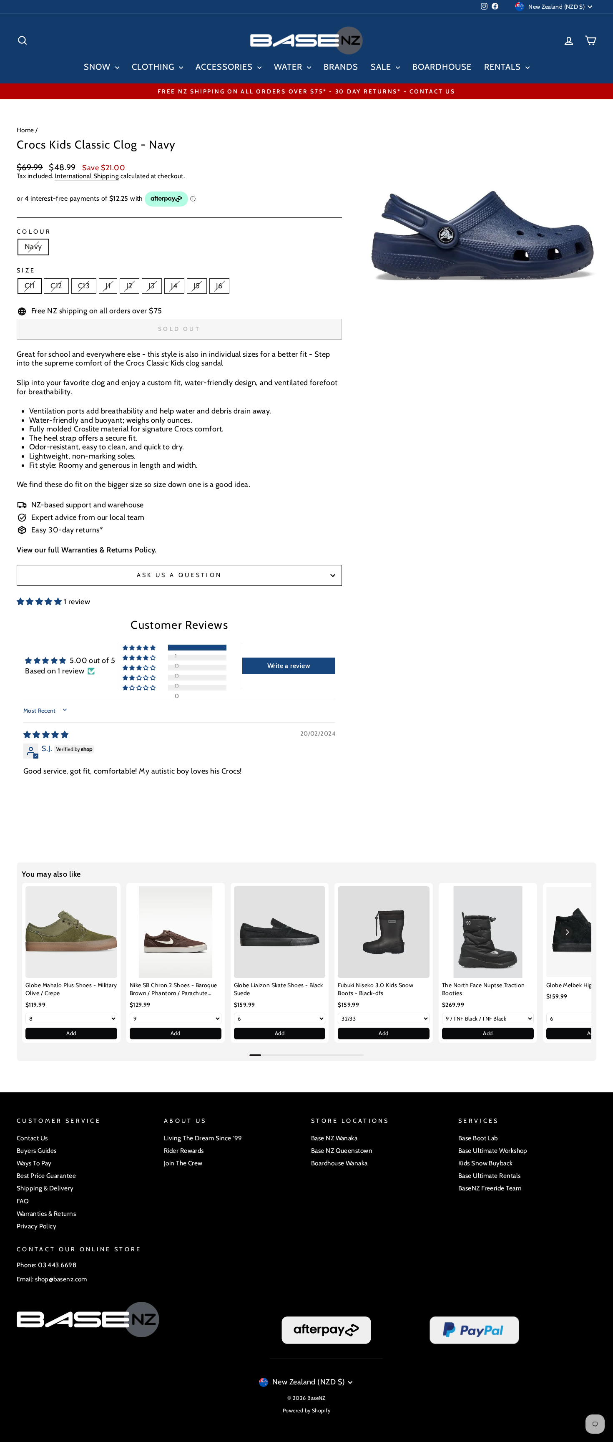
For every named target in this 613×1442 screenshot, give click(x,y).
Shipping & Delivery (45, 1188)
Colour (34, 231)
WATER (289, 67)
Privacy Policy (36, 1226)
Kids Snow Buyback (485, 1163)
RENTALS (503, 67)
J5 (196, 285)
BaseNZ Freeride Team (489, 1188)
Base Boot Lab (478, 1138)
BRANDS (341, 67)
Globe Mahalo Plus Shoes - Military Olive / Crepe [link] (71, 989)
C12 (56, 285)
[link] (71, 932)
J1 (108, 285)
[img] (45, 734)
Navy (33, 246)
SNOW (98, 67)
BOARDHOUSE (442, 67)
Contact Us (32, 1138)
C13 (84, 285)
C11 (30, 285)
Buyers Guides (37, 1151)
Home (25, 130)
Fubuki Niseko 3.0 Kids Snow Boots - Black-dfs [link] (375, 989)
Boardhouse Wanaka (339, 1163)
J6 (219, 285)
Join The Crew (183, 1163)
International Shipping (87, 176)
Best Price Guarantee (46, 1176)
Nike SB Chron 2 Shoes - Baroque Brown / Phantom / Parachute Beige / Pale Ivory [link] (173, 989)
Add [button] (71, 1033)
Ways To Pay (34, 1163)
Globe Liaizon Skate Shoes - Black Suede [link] (278, 989)
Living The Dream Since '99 (203, 1138)
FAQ (23, 1201)
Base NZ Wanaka (334, 1138)
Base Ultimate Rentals (489, 1176)
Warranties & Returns (46, 1214)
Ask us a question (179, 575)
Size (26, 270)
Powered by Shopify (306, 1410)
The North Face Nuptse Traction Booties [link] (483, 989)
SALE (382, 67)
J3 (151, 285)
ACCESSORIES (225, 67)
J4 (174, 285)
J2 (129, 285)
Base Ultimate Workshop (493, 1151)
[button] (40, 601)
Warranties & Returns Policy (108, 550)
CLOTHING (154, 67)
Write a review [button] (288, 666)
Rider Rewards (184, 1151)
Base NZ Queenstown (341, 1151)
